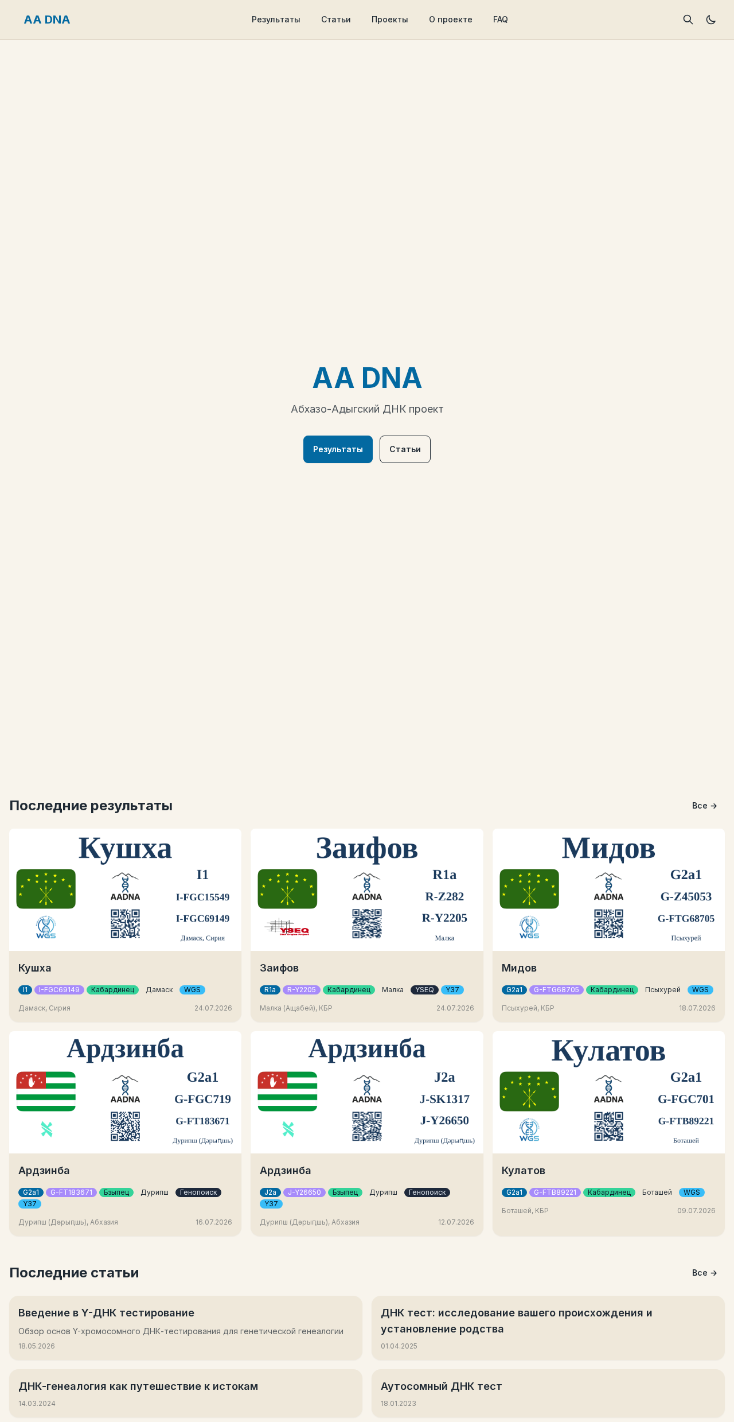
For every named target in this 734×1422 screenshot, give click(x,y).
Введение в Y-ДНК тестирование (106, 1313)
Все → (704, 805)
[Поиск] (688, 19)
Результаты (276, 19)
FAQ (500, 19)
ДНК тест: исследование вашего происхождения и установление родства (517, 1321)
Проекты (390, 19)
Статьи (336, 19)
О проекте (451, 19)
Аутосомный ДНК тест (441, 1386)
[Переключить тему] (711, 19)
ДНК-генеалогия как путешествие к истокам (138, 1386)
